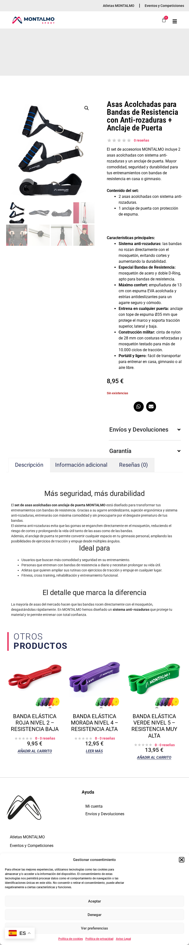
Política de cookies (70, 939)
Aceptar (94, 901)
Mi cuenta (94, 806)
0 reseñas (141, 140)
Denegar (94, 915)
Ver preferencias (94, 928)
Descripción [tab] (29, 465)
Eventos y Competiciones (164, 6)
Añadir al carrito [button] (35, 751)
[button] (181, 859)
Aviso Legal (123, 939)
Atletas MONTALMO (118, 6)
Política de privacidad (99, 939)
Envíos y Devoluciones (104, 814)
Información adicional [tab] (81, 465)
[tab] (134, 465)
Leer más (94, 751)
